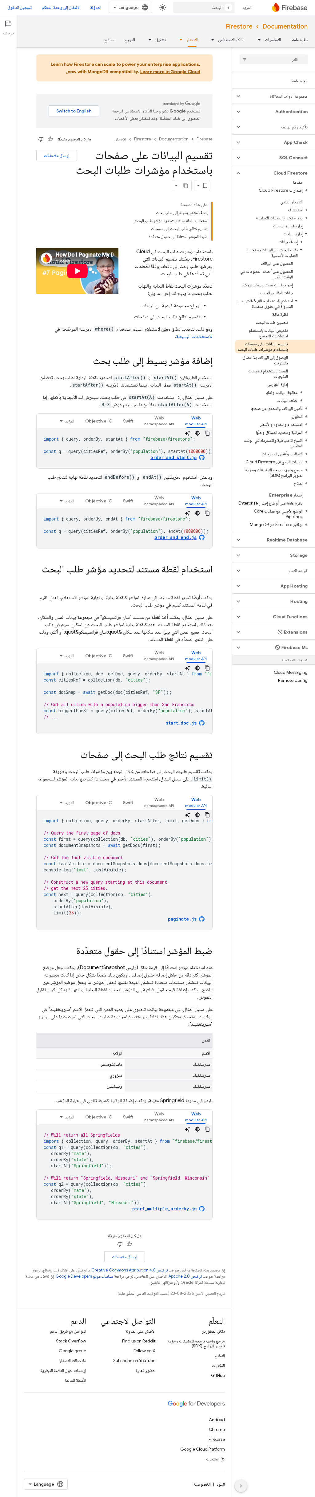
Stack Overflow (71, 1341)
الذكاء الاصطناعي (231, 39)
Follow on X (144, 1351)
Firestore (239, 26)
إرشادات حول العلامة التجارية (63, 1370)
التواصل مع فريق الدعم (68, 1331)
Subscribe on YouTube (134, 1360)
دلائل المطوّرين (213, 1331)
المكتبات (218, 1365)
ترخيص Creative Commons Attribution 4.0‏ (129, 1270)
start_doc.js (181, 723)
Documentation (285, 26)
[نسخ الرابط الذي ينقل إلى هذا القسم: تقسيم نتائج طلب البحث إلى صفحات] (74, 755)
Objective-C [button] (98, 421)
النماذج (219, 1355)
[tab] (196, 421)
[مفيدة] (50, 139)
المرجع (130, 39)
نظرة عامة (300, 39)
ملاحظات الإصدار (72, 1360)
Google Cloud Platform (202, 1449)
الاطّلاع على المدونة (140, 1331)
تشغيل (160, 39)
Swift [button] (128, 421)
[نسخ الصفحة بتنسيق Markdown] (185, 185)
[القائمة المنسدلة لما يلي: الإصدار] (179, 39)
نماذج (109, 39)
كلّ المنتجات (215, 1459)
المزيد (247, 7)
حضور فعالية (145, 1370)
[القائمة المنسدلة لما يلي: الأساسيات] (257, 39)
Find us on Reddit (138, 1341)
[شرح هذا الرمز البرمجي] (188, 433)
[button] (278, 96)
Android (217, 1419)
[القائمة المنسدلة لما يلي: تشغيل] (148, 39)
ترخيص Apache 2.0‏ (185, 1276)
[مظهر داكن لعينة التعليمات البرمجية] (197, 433)
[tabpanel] (124, 448)
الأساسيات (273, 39)
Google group (72, 1351)
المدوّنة (95, 7)
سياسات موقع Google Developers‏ (84, 1276)
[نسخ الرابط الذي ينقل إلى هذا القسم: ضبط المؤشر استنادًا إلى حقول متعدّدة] (70, 951)
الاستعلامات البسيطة (194, 336)
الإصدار (192, 39)
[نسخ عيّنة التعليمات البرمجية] (207, 433)
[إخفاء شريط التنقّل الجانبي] (241, 1486)
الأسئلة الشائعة (75, 1380)
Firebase (205, 139)
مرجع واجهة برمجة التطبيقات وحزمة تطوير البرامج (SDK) (196, 1343)
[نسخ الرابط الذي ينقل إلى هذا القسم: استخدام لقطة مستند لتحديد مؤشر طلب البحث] (206, 581)
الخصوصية (202, 1484)
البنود (221, 1484)
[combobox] (204, 7)
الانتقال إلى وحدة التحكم (61, 7)
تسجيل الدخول (19, 7)
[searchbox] (274, 59)
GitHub (218, 1375)
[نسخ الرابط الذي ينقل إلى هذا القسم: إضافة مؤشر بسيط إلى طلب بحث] (87, 361)
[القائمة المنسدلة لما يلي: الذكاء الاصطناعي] (210, 39)
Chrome (217, 1429)
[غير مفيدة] (41, 139)
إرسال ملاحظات (56, 155)
